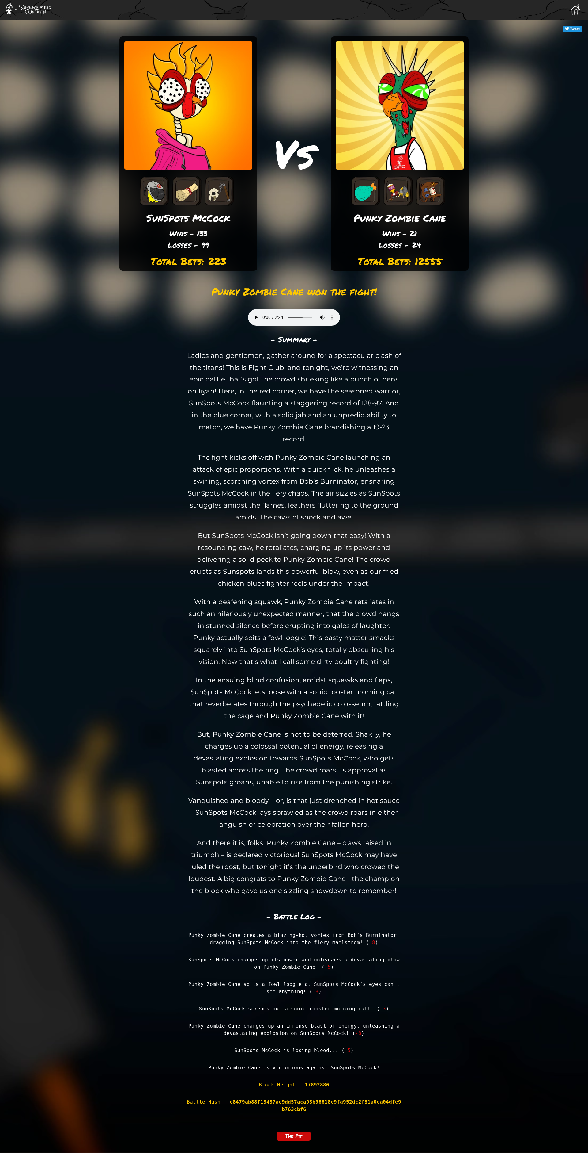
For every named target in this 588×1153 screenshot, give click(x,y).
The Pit (293, 1135)
